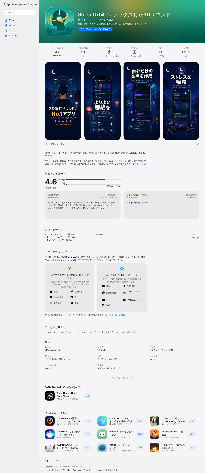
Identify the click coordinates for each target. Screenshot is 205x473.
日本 (46, 461)
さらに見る (142, 163)
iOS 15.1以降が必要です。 (56, 359)
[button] (19, 20)
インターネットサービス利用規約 (57, 470)
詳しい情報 (120, 315)
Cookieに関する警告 (103, 470)
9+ (151, 359)
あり (47, 368)
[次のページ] (202, 101)
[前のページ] (42, 101)
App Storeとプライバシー (82, 470)
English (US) (56, 461)
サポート (117, 470)
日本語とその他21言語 (107, 359)
